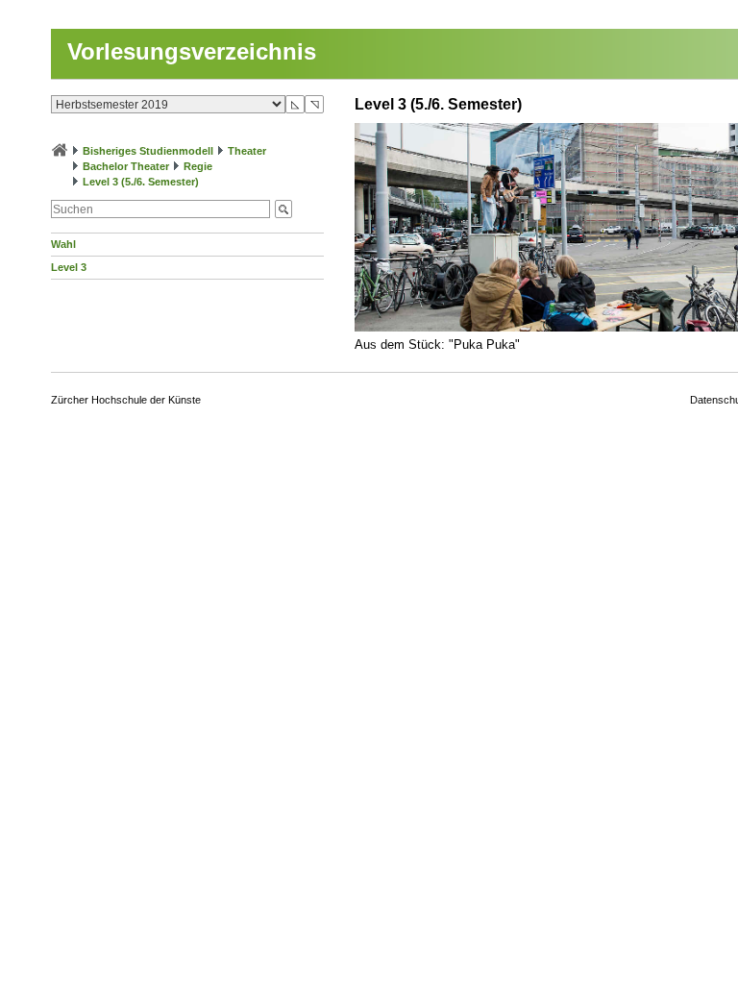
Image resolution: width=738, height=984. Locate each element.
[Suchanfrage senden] (283, 209)
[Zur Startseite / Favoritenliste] (59, 151)
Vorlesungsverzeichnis (191, 51)
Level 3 (68, 267)
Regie (198, 166)
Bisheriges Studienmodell (148, 151)
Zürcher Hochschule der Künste (126, 400)
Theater (247, 151)
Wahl (63, 244)
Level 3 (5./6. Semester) (141, 181)
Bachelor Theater (126, 166)
